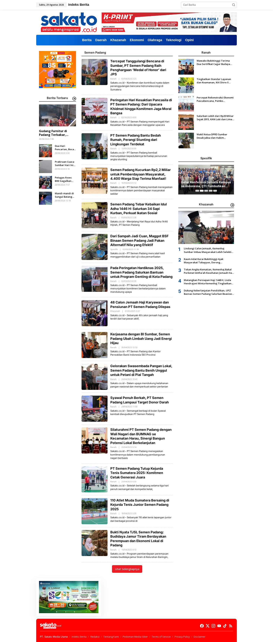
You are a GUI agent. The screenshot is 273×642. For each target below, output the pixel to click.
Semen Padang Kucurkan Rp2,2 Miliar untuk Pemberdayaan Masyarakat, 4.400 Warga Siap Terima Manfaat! (140, 174)
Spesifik (114, 249)
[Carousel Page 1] (197, 191)
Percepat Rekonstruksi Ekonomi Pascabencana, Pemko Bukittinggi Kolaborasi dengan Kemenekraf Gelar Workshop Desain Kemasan (215, 99)
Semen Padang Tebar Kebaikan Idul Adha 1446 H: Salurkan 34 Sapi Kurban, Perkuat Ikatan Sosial (138, 208)
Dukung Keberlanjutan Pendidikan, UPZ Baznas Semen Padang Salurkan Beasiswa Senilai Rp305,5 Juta (208, 292)
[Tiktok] (224, 625)
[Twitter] (207, 625)
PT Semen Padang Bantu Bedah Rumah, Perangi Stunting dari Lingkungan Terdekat (135, 139)
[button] (233, 5)
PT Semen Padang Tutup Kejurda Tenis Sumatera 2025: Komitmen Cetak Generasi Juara (136, 473)
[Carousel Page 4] (210, 191)
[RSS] (230, 625)
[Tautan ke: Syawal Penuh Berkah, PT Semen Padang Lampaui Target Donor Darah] (95, 408)
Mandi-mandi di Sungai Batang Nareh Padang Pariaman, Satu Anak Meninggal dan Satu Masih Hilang (64, 195)
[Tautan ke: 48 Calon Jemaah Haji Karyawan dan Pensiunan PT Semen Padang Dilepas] (95, 312)
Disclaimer (199, 636)
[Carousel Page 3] (206, 191)
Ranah (113, 78)
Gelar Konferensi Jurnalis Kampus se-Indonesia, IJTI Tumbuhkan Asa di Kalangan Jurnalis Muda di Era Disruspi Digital (206, 184)
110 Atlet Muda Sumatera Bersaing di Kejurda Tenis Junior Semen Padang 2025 (139, 504)
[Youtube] (219, 625)
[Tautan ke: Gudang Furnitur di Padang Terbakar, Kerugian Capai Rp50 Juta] (57, 115)
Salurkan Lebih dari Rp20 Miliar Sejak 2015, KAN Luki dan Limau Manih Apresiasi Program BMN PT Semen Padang (215, 117)
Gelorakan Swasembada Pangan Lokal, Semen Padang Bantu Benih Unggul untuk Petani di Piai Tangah (141, 370)
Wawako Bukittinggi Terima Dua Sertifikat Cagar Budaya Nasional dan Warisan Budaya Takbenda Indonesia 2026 (214, 62)
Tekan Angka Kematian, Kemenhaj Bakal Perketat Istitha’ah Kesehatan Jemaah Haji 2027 (208, 271)
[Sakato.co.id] (69, 21)
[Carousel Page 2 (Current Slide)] (202, 191)
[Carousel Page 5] (215, 191)
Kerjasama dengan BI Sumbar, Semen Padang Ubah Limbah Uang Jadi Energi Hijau (141, 338)
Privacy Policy (182, 636)
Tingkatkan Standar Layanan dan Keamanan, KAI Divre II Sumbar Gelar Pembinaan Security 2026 (214, 80)
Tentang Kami (111, 636)
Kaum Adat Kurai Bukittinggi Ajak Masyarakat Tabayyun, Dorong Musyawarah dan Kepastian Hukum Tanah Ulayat (209, 260)
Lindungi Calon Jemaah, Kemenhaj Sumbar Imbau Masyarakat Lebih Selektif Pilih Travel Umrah (208, 250)
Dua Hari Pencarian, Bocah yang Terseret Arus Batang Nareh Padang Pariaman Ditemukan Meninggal (65, 147)
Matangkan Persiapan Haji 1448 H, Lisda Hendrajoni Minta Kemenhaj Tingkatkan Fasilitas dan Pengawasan (207, 281)
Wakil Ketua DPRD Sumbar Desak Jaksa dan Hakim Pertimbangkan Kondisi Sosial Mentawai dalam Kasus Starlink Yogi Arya (215, 136)
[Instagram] (213, 625)
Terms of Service (161, 636)
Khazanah (115, 311)
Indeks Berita (79, 636)
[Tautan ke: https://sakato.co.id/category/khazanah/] (232, 205)
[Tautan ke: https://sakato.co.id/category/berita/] (74, 98)
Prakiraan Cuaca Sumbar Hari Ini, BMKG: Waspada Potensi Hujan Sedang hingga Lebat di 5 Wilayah (64, 163)
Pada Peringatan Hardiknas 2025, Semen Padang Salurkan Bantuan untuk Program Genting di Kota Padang (141, 272)
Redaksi (95, 636)
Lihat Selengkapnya (127, 569)
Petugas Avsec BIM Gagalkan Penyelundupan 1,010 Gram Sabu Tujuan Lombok (64, 179)
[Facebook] (201, 625)
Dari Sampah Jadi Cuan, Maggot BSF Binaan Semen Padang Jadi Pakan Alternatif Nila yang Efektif (139, 240)
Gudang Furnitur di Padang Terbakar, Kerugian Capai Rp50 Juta (54, 133)
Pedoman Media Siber (135, 636)
